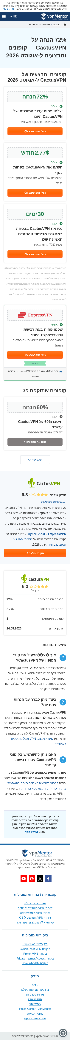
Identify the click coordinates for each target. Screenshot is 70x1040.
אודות (35, 985)
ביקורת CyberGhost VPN (35, 949)
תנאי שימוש (35, 999)
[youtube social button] (24, 878)
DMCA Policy (35, 1013)
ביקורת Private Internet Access (35, 958)
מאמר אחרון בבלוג (35, 903)
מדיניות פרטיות (35, 994)
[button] (63, 1033)
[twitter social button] (40, 878)
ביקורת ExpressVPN (35, 944)
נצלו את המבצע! (36, 131)
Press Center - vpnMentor (35, 1008)
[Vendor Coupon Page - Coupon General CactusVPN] (35, 113)
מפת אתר (35, 1004)
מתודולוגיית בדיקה (35, 1018)
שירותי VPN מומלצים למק (35, 912)
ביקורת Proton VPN (35, 953)
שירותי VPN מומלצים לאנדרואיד (35, 922)
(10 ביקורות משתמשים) (53, 501)
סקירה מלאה (36, 553)
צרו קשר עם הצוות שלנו (35, 989)
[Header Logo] (54, 16)
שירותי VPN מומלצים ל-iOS (35, 917)
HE (14, 16)
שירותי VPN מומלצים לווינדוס (35, 908)
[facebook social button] (48, 878)
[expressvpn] (35, 343)
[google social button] (32, 878)
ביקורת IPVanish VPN (35, 963)
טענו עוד (37, 459)
